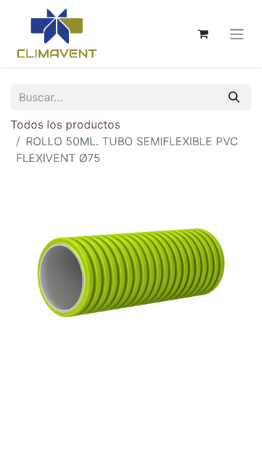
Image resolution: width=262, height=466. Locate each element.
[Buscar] (234, 97)
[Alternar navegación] (237, 33)
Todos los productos (65, 124)
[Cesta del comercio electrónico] (203, 34)
